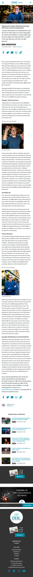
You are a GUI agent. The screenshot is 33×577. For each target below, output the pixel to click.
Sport (20, 2)
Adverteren (16, 551)
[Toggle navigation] (30, 2)
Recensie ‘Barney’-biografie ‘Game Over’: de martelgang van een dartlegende (21, 439)
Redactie (16, 553)
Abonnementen (16, 549)
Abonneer (20, 476)
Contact (16, 555)
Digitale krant (16, 541)
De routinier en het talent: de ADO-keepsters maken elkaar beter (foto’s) (21, 459)
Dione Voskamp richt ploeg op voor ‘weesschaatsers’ (21, 428)
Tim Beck (19, 47)
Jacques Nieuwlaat (11, 44)
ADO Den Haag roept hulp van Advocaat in (21, 449)
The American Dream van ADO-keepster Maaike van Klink (21, 419)
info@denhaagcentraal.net (17, 567)
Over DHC (17, 547)
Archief (16, 543)
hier (21, 385)
